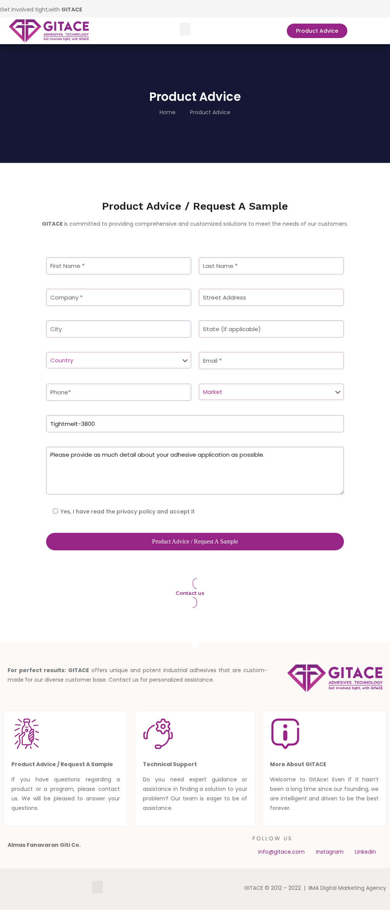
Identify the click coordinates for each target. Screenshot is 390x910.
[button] (185, 29)
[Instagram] (132, 8)
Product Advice (210, 112)
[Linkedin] (121, 8)
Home (168, 112)
